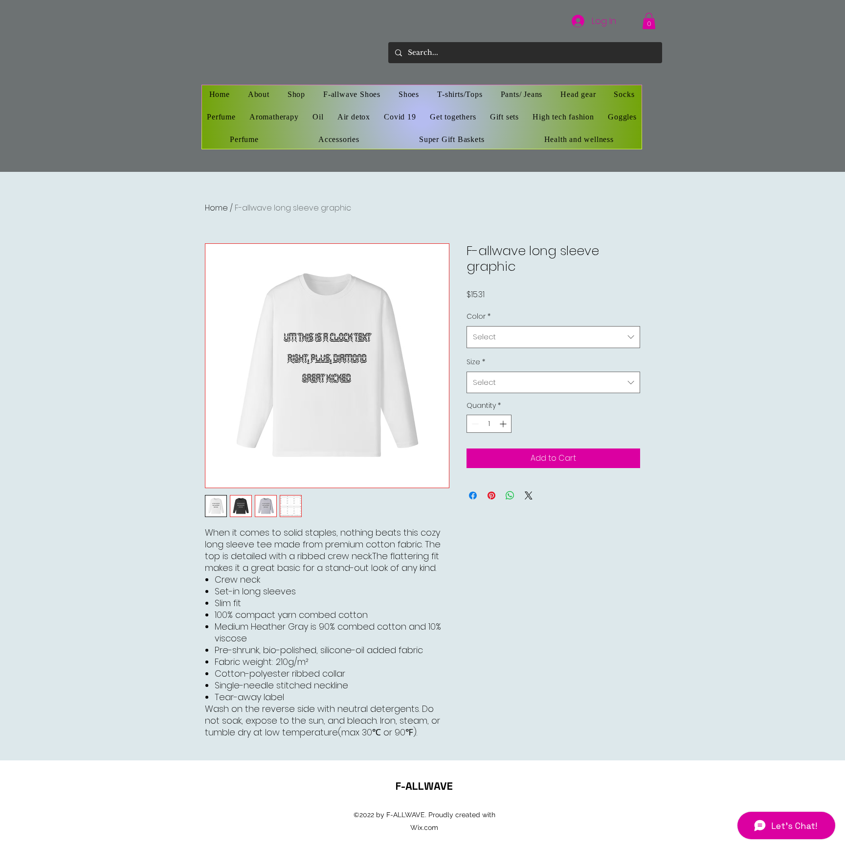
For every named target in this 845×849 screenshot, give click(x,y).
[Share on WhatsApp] (510, 495)
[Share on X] (528, 495)
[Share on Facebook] (473, 495)
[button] (649, 21)
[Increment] (504, 423)
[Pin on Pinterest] (491, 495)
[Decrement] (474, 423)
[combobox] (553, 337)
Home (216, 207)
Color (478, 316)
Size (476, 362)
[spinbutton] (489, 423)
